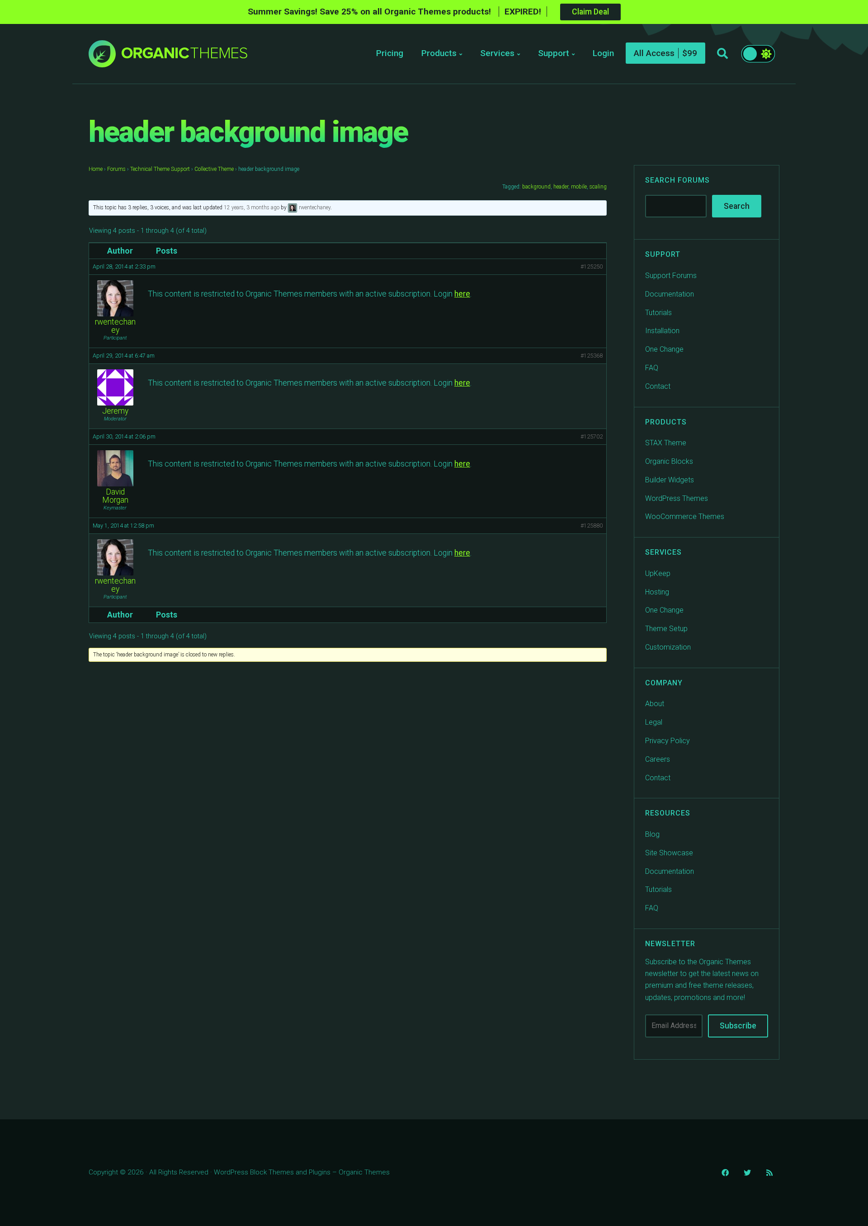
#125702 (591, 436)
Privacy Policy (667, 740)
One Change (664, 349)
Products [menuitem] (439, 53)
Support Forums (671, 275)
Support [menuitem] (553, 53)
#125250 (591, 266)
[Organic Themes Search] (722, 53)
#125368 (591, 355)
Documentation (669, 294)
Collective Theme (214, 169)
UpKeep (657, 573)
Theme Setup (666, 628)
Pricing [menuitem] (389, 53)
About (654, 703)
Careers (657, 759)
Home (96, 169)
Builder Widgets (669, 480)
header (560, 187)
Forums (116, 169)
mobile (579, 187)
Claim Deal (590, 11)
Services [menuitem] (497, 53)
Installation (662, 330)
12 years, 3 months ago (251, 207)
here (462, 293)
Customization (668, 647)
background (536, 187)
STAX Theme (665, 443)
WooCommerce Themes (684, 516)
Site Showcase (669, 853)
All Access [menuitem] (654, 53)
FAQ (651, 367)
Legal (653, 722)
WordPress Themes (676, 498)
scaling (598, 187)
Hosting (657, 592)
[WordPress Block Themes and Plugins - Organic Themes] (184, 56)
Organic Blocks (669, 461)
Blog (652, 834)
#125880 (591, 525)
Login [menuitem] (603, 53)
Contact (657, 386)
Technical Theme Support (160, 169)
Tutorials (658, 312)
